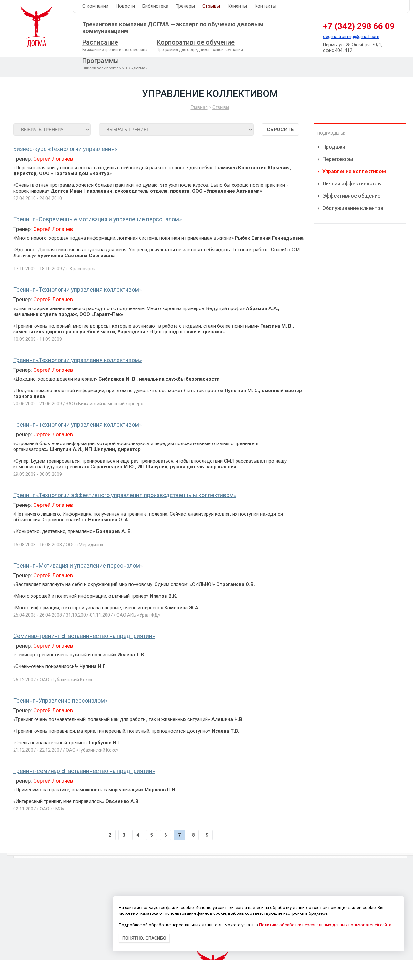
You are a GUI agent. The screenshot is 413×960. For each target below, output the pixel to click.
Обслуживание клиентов (352, 208)
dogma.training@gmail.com (351, 36)
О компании (95, 6)
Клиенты (237, 6)
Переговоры (337, 159)
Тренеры (185, 6)
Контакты (265, 6)
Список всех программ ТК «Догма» (114, 63)
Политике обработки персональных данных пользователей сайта (325, 925)
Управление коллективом (353, 171)
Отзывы (211, 6)
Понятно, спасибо (144, 938)
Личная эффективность (351, 184)
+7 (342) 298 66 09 (359, 26)
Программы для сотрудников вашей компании (200, 45)
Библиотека (155, 6)
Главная (199, 107)
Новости (125, 6)
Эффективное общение (350, 196)
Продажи (333, 147)
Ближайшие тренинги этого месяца (114, 45)
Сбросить (280, 129)
